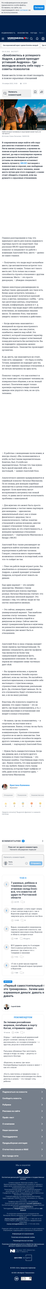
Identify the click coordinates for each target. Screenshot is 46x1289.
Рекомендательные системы (23, 1241)
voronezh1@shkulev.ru (33, 1203)
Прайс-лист (8, 1117)
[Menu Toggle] (3, 38)
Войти (11, 864)
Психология (22, 795)
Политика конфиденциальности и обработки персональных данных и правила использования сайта (23, 1245)
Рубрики (6, 1104)
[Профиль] (43, 38)
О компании (8, 1124)
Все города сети (10, 1156)
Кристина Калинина (20, 785)
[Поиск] (31, 38)
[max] (26, 1171)
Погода (33, 33)
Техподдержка (9, 1136)
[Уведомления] (37, 38)
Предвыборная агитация (14, 1143)
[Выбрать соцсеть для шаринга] (41, 91)
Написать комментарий (14, 93)
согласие (24, 10)
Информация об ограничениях (23, 1234)
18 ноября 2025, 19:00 (9, 83)
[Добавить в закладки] (35, 91)
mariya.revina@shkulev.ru (15, 1224)
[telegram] (19, 1171)
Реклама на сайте (11, 1111)
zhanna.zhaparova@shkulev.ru (15, 1219)
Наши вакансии (10, 1130)
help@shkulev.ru (19, 1208)
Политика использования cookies (23, 1237)
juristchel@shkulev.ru (26, 1207)
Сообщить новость (11, 1098)
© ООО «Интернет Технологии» (23, 1273)
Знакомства (22, 33)
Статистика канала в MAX (15, 1149)
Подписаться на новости (14, 1092)
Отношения (8, 795)
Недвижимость (8, 33)
